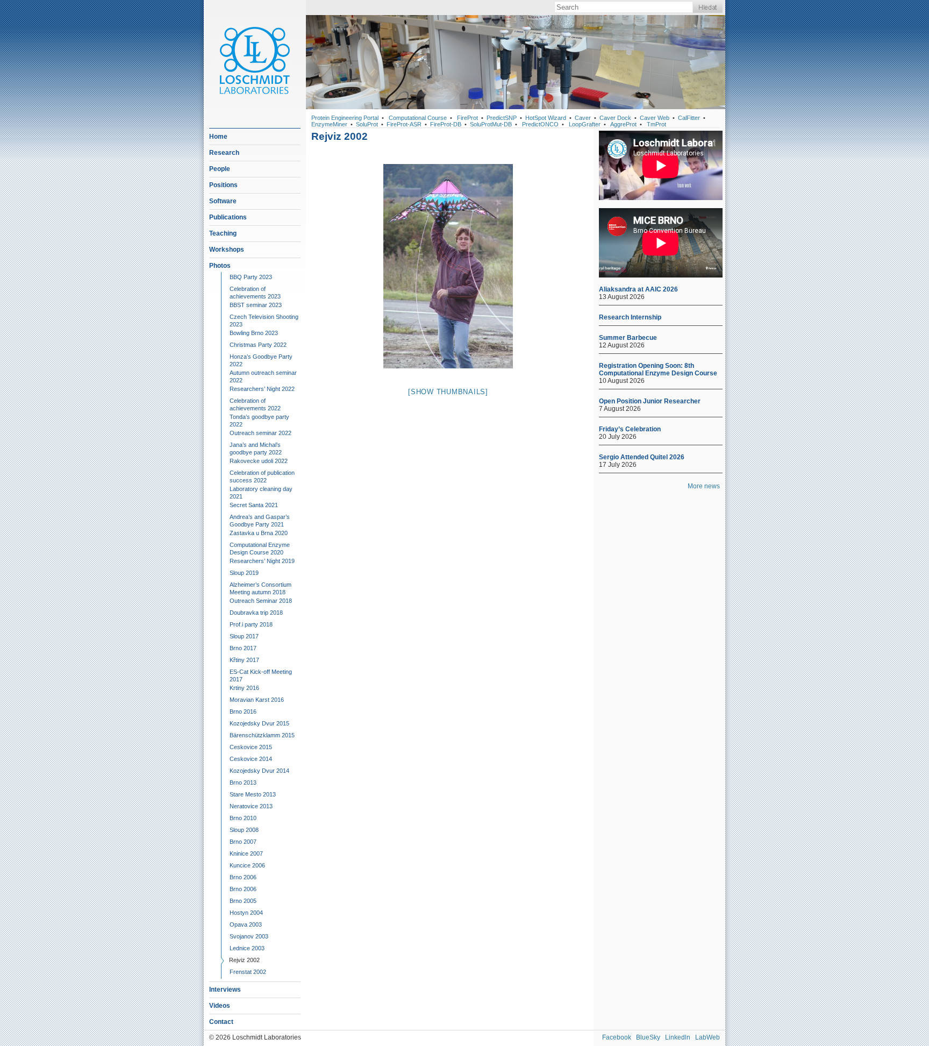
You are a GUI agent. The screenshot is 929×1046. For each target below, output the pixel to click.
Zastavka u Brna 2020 (259, 533)
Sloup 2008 (244, 830)
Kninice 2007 (246, 853)
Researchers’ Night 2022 (262, 389)
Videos (219, 1005)
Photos (220, 265)
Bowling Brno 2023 (254, 333)
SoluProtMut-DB (491, 124)
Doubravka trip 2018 (256, 612)
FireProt (467, 118)
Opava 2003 (246, 924)
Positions (223, 185)
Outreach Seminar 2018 (261, 600)
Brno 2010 (243, 818)
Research (224, 152)
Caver (583, 118)
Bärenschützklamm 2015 (262, 735)
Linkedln (677, 1037)
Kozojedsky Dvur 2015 (259, 723)
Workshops (226, 249)
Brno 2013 (243, 782)
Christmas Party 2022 (258, 344)
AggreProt (623, 124)
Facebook (616, 1037)
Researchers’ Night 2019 (262, 561)
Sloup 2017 (244, 636)
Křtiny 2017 (244, 660)
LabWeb (707, 1037)
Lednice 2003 (247, 948)
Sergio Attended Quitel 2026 (641, 457)
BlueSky (648, 1037)
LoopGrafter (585, 124)
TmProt (656, 124)
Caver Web (654, 118)
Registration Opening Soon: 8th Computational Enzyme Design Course (658, 369)
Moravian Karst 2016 (257, 699)
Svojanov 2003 (249, 936)
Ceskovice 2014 (251, 759)
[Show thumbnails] (448, 392)
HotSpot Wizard (545, 118)
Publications (228, 217)
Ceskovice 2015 (251, 747)
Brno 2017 (243, 648)
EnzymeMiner (329, 124)
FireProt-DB (445, 124)
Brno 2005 (243, 901)
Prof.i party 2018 (251, 624)
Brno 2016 (243, 711)
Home (218, 136)
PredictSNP (502, 118)
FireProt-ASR (404, 124)
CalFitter (689, 118)
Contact (221, 1022)
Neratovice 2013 (251, 806)
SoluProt (367, 124)
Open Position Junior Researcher (650, 401)
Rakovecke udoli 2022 (259, 461)
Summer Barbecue (628, 337)
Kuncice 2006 (247, 865)
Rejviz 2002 (244, 960)
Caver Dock (615, 118)
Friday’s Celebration (630, 429)
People (219, 169)
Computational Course (418, 118)
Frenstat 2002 (248, 972)
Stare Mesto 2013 (253, 794)
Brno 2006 (243, 877)
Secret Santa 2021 (254, 505)
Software (223, 201)
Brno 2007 (243, 841)
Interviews (225, 989)
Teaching (223, 233)
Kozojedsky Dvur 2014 (259, 770)
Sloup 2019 (244, 573)
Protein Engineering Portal (344, 118)
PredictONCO (540, 124)
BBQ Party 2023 (251, 277)
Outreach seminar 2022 (260, 433)
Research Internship (630, 317)
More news (704, 486)
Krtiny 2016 (244, 688)
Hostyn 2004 (246, 912)
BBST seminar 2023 (256, 305)
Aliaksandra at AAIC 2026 (638, 289)
